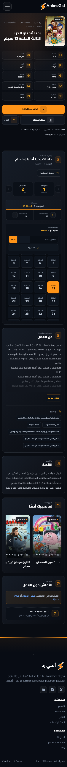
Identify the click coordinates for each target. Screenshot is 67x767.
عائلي (22, 66)
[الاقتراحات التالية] (10, 541)
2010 (54, 56)
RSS (63, 748)
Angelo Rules (34, 425)
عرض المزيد (53, 398)
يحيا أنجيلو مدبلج (11, 22)
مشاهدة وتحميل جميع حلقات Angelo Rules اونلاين (38, 418)
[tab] (44, 189)
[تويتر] (61, 689)
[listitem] (53, 262)
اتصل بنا (61, 737)
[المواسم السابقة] (58, 189)
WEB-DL (21, 77)
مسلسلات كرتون (25, 22)
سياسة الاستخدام (56, 743)
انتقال (13, 239)
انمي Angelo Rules (51, 425)
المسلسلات (59, 711)
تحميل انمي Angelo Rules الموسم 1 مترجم (42, 438)
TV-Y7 (54, 77)
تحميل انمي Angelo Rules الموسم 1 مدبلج (42, 445)
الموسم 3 (39, 26)
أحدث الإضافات (57, 722)
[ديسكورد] (43, 689)
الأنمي (62, 717)
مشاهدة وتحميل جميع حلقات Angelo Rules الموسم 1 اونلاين (34, 431)
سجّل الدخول (28, 595)
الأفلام (61, 706)
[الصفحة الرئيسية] (52, 6)
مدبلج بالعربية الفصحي (15, 87)
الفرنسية (20, 56)
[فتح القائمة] (7, 6)
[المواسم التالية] (9, 189)
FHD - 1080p (51, 87)
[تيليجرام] (52, 689)
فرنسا (54, 66)
